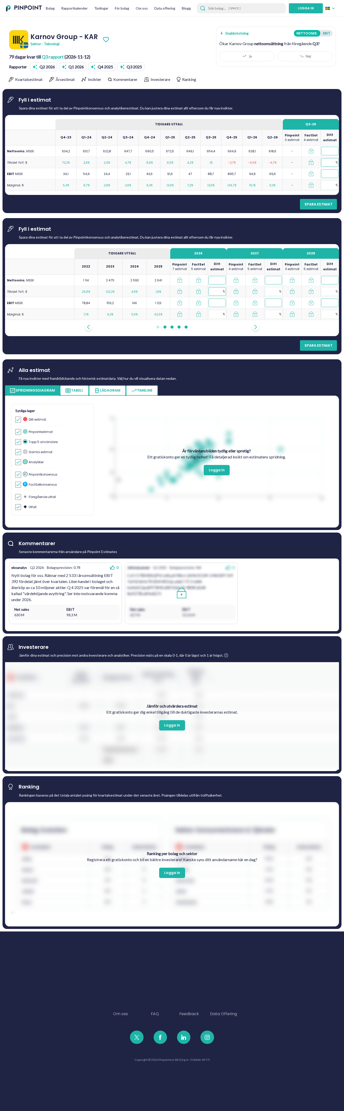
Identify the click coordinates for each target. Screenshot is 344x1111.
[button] (43, 67)
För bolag (122, 8)
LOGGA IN (306, 8)
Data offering (164, 8)
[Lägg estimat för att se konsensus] (311, 151)
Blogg (186, 8)
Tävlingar (101, 8)
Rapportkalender (74, 8)
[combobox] (331, 8)
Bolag (50, 8)
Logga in (217, 470)
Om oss (142, 8)
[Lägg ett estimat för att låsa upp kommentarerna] (181, 593)
